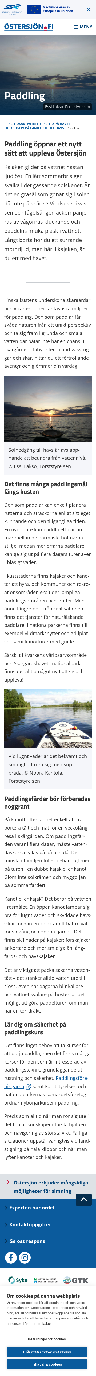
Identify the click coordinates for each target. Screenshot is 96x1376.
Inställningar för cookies (47, 1339)
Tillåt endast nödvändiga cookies (47, 1351)
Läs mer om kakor (37, 1324)
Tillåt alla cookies (47, 1364)
